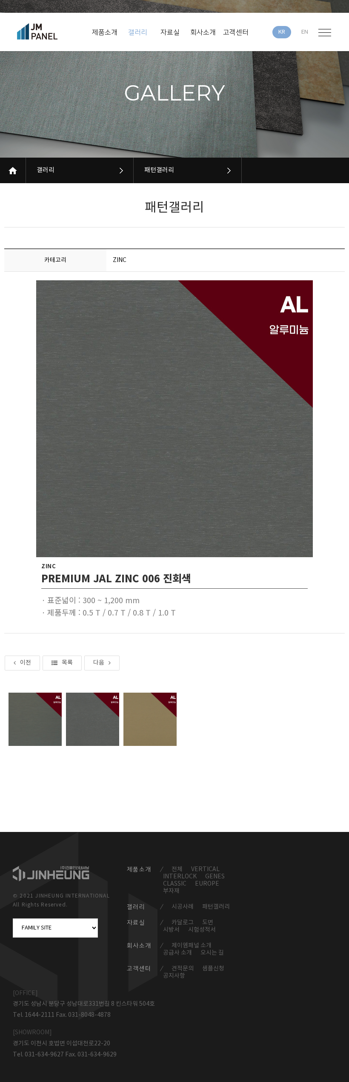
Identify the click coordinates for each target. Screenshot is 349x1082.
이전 (25, 662)
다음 (98, 662)
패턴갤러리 (159, 170)
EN (304, 32)
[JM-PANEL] (49, 31)
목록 (67, 662)
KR (281, 32)
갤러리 (45, 170)
